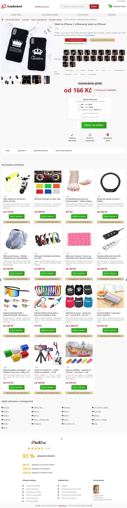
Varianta (57, 59)
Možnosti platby (32, 501)
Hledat (94, 6)
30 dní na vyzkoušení (34, 495)
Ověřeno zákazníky (41, 150)
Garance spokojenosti (64, 150)
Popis (7, 150)
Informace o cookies (68, 498)
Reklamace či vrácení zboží (71, 489)
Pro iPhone (57, 73)
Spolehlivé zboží (32, 498)
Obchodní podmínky (68, 492)
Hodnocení (22, 150)
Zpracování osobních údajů (71, 495)
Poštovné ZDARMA (33, 486)
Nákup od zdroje (32, 489)
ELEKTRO (25, 20)
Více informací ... (90, 35)
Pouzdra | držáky (55, 20)
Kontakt (64, 486)
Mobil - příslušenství (39, 20)
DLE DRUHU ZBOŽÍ (12, 20)
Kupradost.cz (63, 506)
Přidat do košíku (93, 125)
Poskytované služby (33, 492)
